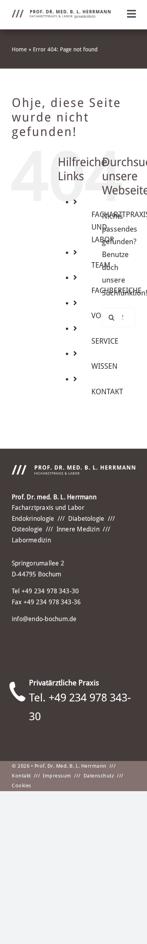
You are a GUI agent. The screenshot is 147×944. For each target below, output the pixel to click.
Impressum (57, 776)
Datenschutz (98, 776)
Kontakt (21, 776)
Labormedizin (31, 540)
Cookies (21, 785)
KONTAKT (107, 391)
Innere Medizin (78, 529)
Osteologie (27, 529)
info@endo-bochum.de (44, 619)
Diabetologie (86, 518)
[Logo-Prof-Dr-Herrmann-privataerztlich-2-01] (61, 13)
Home (19, 49)
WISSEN (104, 366)
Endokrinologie (33, 518)
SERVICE (104, 341)
